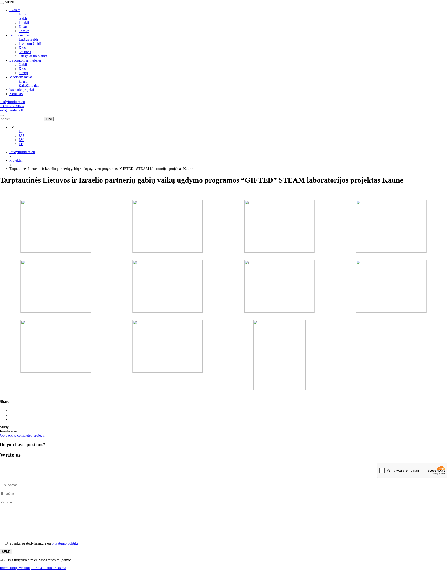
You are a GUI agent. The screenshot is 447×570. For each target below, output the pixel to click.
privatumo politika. (65, 543)
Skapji (23, 73)
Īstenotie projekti (21, 90)
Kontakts (16, 94)
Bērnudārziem (19, 35)
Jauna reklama (55, 568)
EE (21, 144)
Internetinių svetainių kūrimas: (22, 568)
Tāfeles (24, 31)
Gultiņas (25, 52)
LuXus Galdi (28, 39)
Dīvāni (24, 27)
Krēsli (23, 14)
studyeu (12, 102)
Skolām (14, 10)
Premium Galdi (30, 43)
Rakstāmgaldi (29, 85)
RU (21, 136)
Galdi (23, 18)
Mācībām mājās (20, 77)
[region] (223, 50)
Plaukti (24, 22)
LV (21, 140)
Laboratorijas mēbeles (25, 60)
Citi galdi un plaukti (33, 56)
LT (21, 131)
